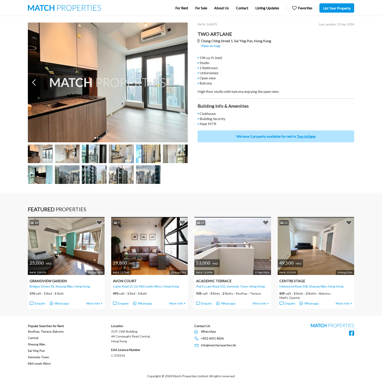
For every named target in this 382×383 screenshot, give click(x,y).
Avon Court (125, 281)
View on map (210, 46)
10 (119, 138)
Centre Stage (292, 281)
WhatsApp (208, 331)
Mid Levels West (39, 363)
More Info (93, 303)
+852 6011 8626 (212, 338)
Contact (242, 8)
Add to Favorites (99, 222)
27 (202, 223)
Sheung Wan (36, 344)
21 (286, 223)
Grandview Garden (48, 281)
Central (33, 338)
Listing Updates (267, 8)
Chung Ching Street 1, (236, 41)
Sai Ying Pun (36, 351)
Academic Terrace (213, 281)
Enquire (40, 303)
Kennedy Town (38, 357)
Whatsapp (62, 303)
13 (36, 223)
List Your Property (337, 8)
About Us (221, 8)
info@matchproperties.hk (218, 345)
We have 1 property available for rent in (275, 136)
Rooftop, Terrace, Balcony (46, 331)
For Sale (201, 8)
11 (121, 138)
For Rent (181, 8)
